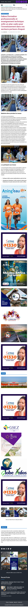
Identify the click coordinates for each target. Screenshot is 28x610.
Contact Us (20, 602)
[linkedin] (24, 2)
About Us (15, 602)
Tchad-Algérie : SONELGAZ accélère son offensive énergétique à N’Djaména (15, 587)
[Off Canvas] (2, 5)
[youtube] (19, 2)
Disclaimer (11, 602)
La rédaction (4, 31)
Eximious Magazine (19, 604)
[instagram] (21, 2)
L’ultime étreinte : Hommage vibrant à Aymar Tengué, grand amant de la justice (12, 582)
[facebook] (17, 2)
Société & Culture (5, 13)
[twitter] (26, 2)
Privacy (7, 602)
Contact (9, 1)
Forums (2, 1)
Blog (6, 1)
